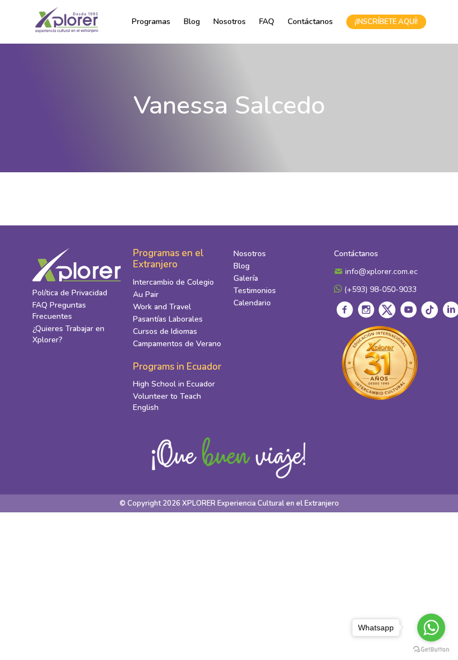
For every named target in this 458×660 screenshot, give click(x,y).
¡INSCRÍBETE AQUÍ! (386, 22)
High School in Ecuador (174, 384)
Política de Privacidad (69, 292)
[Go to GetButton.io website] (431, 648)
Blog (192, 21)
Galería (245, 278)
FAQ (266, 21)
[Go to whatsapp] (431, 628)
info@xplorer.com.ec (380, 271)
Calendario (252, 303)
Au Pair (146, 294)
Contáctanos (310, 21)
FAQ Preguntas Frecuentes (59, 311)
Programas (151, 21)
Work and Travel (162, 306)
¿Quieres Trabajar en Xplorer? (68, 334)
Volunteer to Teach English (167, 402)
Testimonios (254, 290)
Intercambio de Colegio (173, 282)
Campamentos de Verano (177, 343)
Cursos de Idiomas (165, 331)
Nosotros (229, 21)
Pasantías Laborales (168, 319)
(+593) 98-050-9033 (379, 289)
